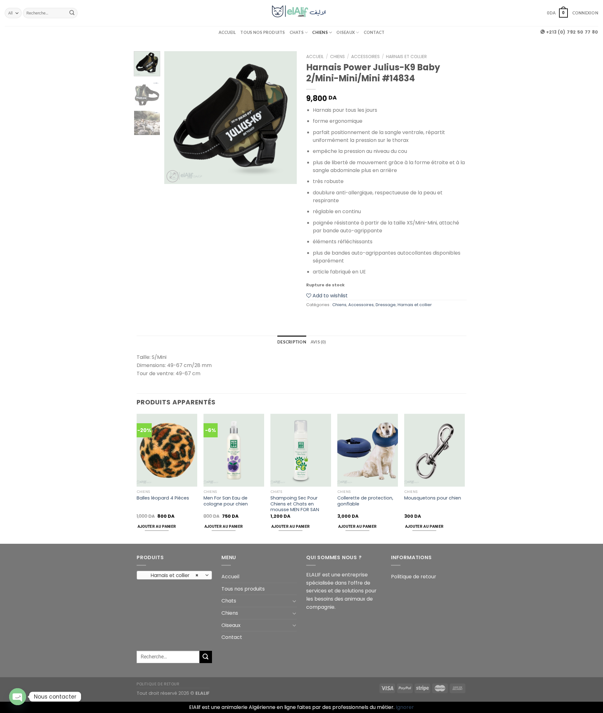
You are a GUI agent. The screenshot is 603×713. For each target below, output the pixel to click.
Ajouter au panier (157, 526)
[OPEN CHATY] (17, 696)
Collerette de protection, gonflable (365, 501)
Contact (374, 32)
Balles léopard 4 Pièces (163, 498)
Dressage (386, 304)
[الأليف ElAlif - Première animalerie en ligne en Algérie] (301, 13)
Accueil (227, 32)
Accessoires (365, 57)
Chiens (320, 32)
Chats (297, 32)
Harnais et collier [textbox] (171, 575)
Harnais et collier (406, 57)
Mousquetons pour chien (432, 498)
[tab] (291, 342)
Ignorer (405, 707)
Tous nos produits (262, 32)
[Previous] (175, 117)
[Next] (286, 117)
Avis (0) (318, 341)
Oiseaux (345, 32)
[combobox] (174, 575)
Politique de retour (413, 576)
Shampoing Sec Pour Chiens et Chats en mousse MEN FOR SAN (294, 504)
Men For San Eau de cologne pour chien (226, 501)
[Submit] (72, 13)
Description (291, 341)
